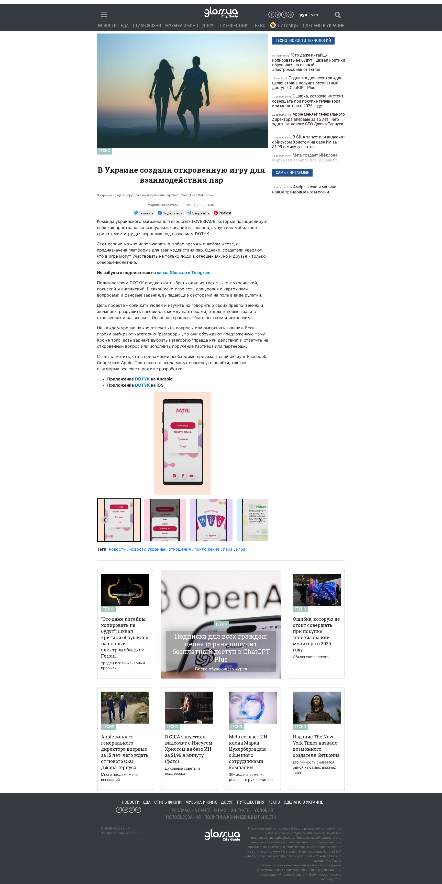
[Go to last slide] (105, 520)
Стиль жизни (147, 25)
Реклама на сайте (191, 810)
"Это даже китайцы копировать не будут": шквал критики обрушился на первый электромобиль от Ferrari (308, 62)
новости (117, 549)
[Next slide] (260, 520)
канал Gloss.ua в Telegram (183, 272)
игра (240, 549)
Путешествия (234, 25)
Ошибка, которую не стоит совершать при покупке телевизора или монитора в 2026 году (308, 101)
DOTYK (142, 378)
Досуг (209, 25)
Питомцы (288, 25)
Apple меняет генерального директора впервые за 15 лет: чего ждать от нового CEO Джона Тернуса (308, 119)
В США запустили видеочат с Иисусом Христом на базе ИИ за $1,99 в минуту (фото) (308, 142)
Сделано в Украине (323, 25)
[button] (119, 520)
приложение (206, 549)
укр (314, 14)
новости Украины (147, 549)
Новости (107, 25)
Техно (259, 25)
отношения (180, 549)
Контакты (240, 810)
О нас (220, 810)
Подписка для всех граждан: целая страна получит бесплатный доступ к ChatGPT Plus (308, 82)
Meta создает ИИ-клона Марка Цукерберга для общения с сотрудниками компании (305, 160)
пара (228, 549)
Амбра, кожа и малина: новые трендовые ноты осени (304, 189)
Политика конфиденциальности (240, 817)
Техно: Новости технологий (303, 40)
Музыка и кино (181, 25)
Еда (125, 25)
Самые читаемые (292, 172)
